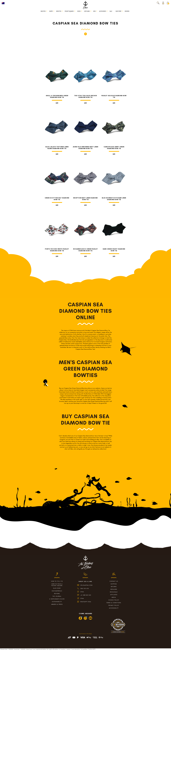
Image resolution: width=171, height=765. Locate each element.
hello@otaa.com (86, 585)
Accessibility (114, 608)
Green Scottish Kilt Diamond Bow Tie (57, 198)
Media (114, 597)
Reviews (127, 11)
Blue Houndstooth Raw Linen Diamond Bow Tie (114, 198)
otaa (82, 598)
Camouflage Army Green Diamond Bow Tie (114, 147)
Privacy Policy (113, 605)
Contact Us (114, 581)
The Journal (57, 596)
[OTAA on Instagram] (85, 619)
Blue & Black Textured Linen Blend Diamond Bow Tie (57, 147)
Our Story (118, 11)
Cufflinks (87, 11)
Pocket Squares (69, 11)
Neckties (43, 11)
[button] (158, 3)
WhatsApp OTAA (85, 601)
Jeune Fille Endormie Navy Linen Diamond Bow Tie (85, 147)
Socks (79, 11)
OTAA (82, 591)
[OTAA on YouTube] (90, 619)
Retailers (114, 589)
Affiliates (113, 594)
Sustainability (57, 601)
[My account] (163, 3)
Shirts (51, 11)
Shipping (114, 584)
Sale (111, 11)
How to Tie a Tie (57, 581)
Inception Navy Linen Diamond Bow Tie (85, 198)
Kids (94, 11)
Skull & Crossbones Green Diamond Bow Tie (57, 96)
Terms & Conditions (113, 602)
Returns (114, 586)
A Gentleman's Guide (57, 599)
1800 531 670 (84, 588)
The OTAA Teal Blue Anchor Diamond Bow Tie (85, 96)
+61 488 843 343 (85, 595)
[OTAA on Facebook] (80, 619)
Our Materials (57, 591)
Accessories (102, 11)
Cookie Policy (113, 600)
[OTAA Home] (85, 4)
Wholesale (114, 592)
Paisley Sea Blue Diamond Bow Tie (113, 96)
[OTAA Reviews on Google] (118, 626)
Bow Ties (58, 11)
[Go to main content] (85, 34)
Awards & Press (57, 604)
